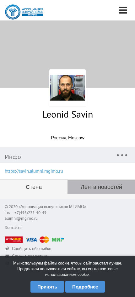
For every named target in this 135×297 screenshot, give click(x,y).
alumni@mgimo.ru (21, 218)
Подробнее (85, 287)
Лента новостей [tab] (101, 186)
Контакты (13, 227)
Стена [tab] (34, 186)
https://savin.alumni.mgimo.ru (34, 171)
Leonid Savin (67, 114)
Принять (47, 287)
